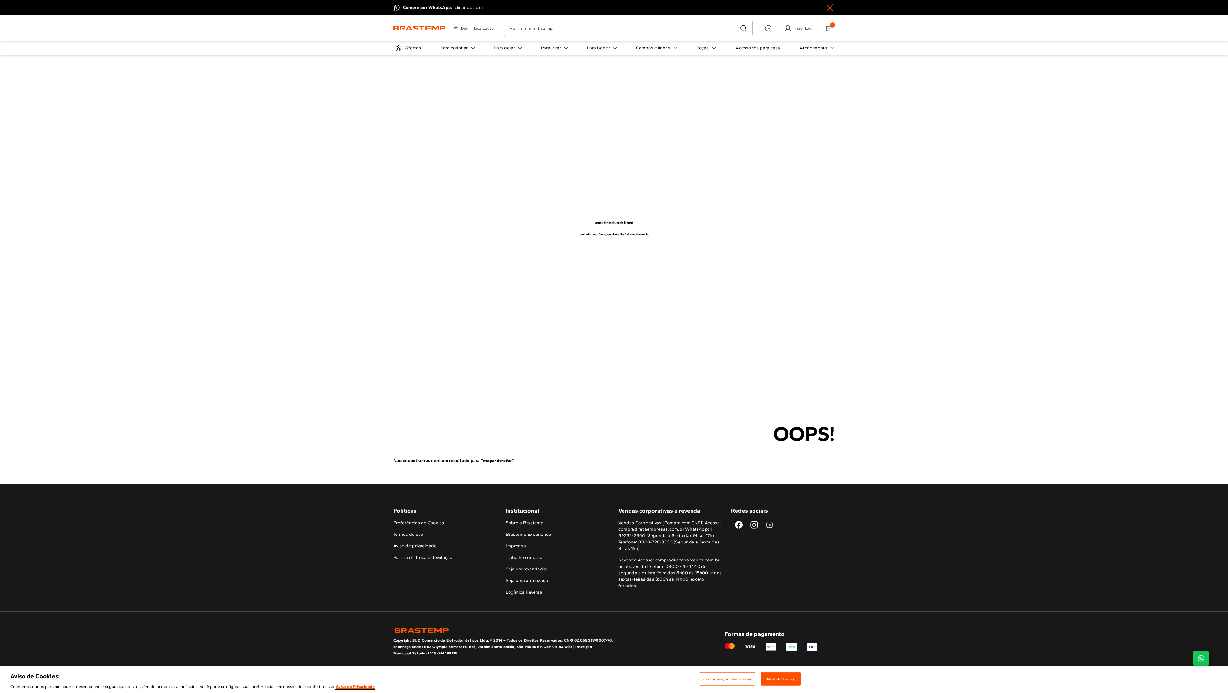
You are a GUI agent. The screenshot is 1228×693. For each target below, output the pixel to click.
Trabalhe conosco (524, 557)
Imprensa (516, 546)
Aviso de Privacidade (355, 686)
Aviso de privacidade (415, 546)
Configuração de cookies (727, 678)
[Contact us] (1201, 658)
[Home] (419, 28)
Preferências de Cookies (418, 523)
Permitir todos (781, 678)
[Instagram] (754, 525)
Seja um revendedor (526, 569)
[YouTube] (769, 525)
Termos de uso (408, 534)
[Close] (830, 8)
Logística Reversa (524, 592)
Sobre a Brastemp (525, 523)
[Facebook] (738, 525)
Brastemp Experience (528, 534)
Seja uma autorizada (527, 580)
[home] (503, 630)
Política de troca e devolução (423, 557)
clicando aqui (469, 7)
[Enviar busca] (743, 28)
